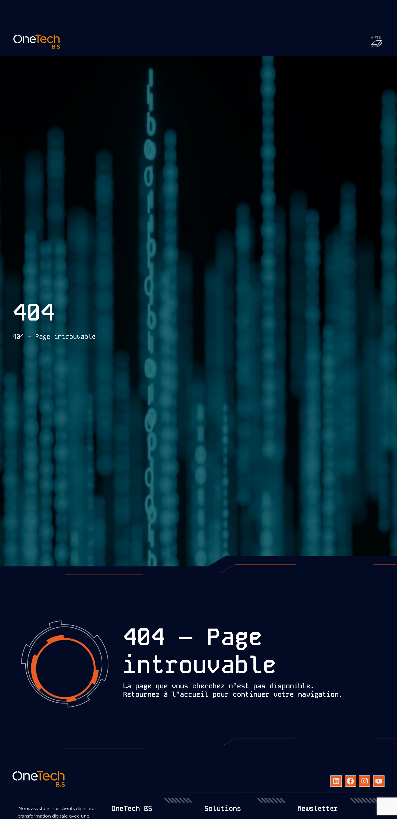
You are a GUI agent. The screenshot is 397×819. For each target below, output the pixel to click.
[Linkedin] (336, 781)
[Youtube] (379, 781)
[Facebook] (350, 781)
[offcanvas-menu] (377, 41)
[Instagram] (364, 781)
